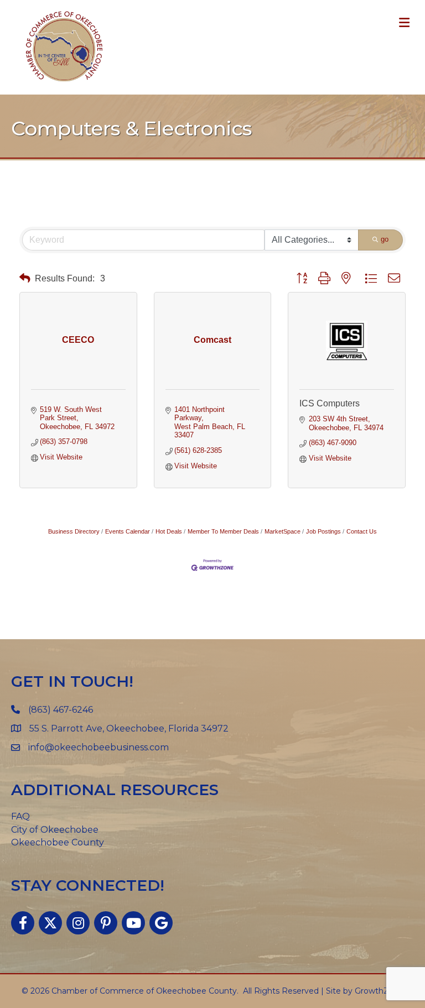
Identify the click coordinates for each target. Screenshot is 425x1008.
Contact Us (361, 531)
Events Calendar (127, 531)
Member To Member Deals (223, 531)
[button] (24, 278)
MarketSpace (282, 531)
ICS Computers (329, 403)
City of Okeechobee (55, 829)
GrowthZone (379, 991)
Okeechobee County (57, 842)
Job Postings (323, 531)
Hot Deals (169, 531)
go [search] (384, 239)
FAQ (20, 816)
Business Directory (74, 531)
